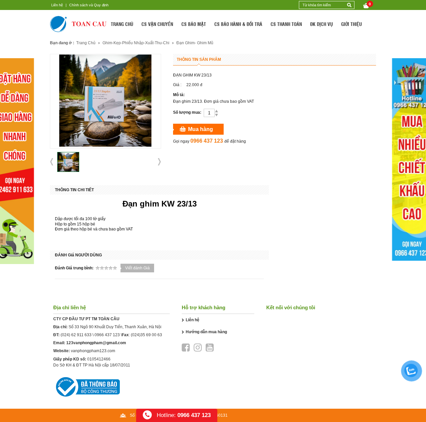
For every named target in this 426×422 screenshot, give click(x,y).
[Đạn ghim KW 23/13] (68, 162)
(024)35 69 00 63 (146, 335)
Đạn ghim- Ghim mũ (194, 43)
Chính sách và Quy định (88, 5)
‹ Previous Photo (53, 161)
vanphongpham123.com (93, 351)
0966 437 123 (107, 335)
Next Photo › (157, 161)
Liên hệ (57, 5)
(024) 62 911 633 (76, 335)
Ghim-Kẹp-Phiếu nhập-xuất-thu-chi (136, 43)
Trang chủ (86, 43)
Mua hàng (200, 129)
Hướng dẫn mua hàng (206, 332)
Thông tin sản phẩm (199, 59)
